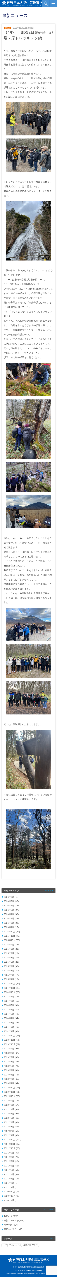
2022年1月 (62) (11, 1135)
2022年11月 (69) (12, 1092)
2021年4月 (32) (11, 1174)
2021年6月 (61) (11, 1165)
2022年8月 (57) (11, 1105)
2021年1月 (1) (10, 1187)
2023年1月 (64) (11, 1083)
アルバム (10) (15, 1245)
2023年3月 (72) (11, 1074)
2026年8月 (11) (11, 897)
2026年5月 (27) (11, 910)
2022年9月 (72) (11, 1100)
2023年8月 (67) (11, 1053)
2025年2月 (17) (11, 975)
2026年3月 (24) (11, 918)
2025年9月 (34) (11, 944)
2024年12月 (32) (12, 983)
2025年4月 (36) (11, 966)
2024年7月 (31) (11, 1005)
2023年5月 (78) (11, 1066)
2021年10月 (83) (12, 1148)
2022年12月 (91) (12, 1087)
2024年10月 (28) (12, 992)
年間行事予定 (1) (30, 1245)
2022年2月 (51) (11, 1131)
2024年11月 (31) (12, 988)
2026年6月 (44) (11, 905)
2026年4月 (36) (11, 914)
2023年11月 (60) (12, 1040)
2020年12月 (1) (11, 1191)
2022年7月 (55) (11, 1109)
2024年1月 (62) (11, 1031)
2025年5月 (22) (11, 962)
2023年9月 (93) (11, 1048)
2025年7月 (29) (11, 953)
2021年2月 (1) (10, 1183)
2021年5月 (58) (11, 1170)
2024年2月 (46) (11, 1027)
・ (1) (4, 1245)
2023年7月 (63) (11, 1057)
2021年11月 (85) (12, 1144)
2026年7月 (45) (11, 901)
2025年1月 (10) (11, 979)
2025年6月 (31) (11, 957)
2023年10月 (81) (12, 1044)
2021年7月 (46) (11, 1161)
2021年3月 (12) (11, 1178)
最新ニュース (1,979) (14, 1220)
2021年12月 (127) (12, 1139)
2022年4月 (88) (11, 1122)
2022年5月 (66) (11, 1118)
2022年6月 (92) (11, 1113)
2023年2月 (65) (11, 1079)
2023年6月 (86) (11, 1061)
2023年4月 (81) (11, 1070)
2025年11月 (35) (12, 936)
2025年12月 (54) (12, 931)
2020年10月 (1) (11, 1196)
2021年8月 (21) (11, 1157)
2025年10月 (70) (12, 940)
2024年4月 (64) (11, 1018)
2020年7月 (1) (10, 1200)
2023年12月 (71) (12, 1035)
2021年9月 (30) (11, 1152)
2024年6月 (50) (11, 1009)
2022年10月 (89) (12, 1096)
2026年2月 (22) (11, 923)
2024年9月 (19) (11, 996)
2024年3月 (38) (11, 1022)
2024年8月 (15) (11, 1001)
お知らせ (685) (11, 1216)
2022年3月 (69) (11, 1126)
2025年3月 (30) (11, 970)
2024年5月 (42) (11, 1014)
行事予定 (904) (11, 1225)
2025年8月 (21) (11, 949)
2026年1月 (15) (11, 927)
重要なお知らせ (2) (13, 1229)
